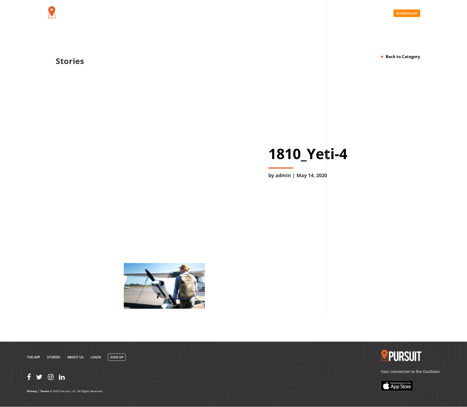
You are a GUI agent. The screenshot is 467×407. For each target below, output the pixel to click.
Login (380, 13)
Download (406, 13)
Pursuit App (277, 13)
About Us (306, 13)
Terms (44, 391)
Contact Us (356, 13)
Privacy (32, 391)
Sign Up (116, 357)
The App (33, 357)
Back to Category (403, 56)
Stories (330, 13)
